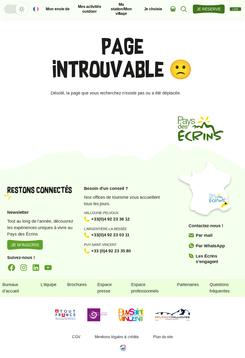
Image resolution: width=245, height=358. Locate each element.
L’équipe (48, 284)
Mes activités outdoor (89, 9)
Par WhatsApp (210, 245)
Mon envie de (58, 9)
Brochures (77, 284)
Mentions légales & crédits (117, 337)
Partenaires (188, 284)
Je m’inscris (25, 244)
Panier (173, 9)
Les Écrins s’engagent (207, 259)
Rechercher (184, 9)
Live (235, 9)
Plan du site (163, 337)
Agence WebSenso (123, 348)
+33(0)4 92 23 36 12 (110, 219)
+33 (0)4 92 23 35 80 (111, 250)
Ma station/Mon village (121, 9)
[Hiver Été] (16, 9)
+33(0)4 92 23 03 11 (110, 234)
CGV (76, 337)
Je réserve (209, 9)
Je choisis (153, 9)
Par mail (204, 235)
